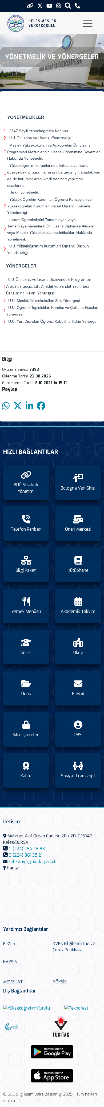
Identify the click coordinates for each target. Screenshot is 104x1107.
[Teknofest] (76, 1008)
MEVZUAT (13, 982)
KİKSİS (9, 943)
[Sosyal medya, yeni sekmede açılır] (40, 6)
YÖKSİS (60, 982)
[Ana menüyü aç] (87, 23)
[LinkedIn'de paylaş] (29, 406)
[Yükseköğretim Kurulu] (26, 1008)
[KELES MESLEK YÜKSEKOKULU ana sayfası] (16, 23)
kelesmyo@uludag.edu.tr (33, 861)
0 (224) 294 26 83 (27, 849)
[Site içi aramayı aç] (68, 5)
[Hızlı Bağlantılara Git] (30, 6)
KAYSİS (10, 962)
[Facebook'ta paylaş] (41, 406)
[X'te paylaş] (17, 406)
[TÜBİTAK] (76, 1027)
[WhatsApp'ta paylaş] (6, 406)
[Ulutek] (26, 1026)
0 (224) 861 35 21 (25, 855)
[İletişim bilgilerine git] (77, 6)
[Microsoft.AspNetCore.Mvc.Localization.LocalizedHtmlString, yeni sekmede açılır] (52, 1051)
